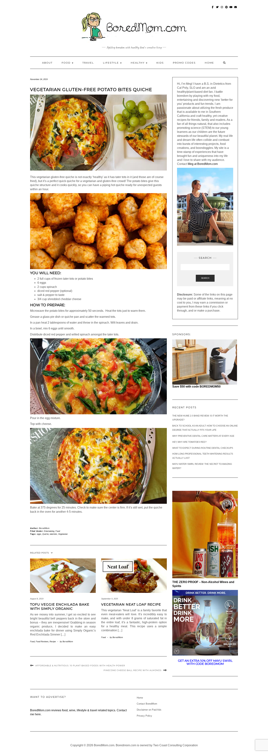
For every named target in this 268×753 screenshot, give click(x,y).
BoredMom (44, 528)
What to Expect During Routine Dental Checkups (202, 448)
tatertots (53, 534)
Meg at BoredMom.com (203, 163)
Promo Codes (184, 62)
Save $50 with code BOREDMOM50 (196, 386)
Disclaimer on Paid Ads (149, 709)
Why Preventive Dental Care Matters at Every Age (203, 436)
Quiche (45, 534)
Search (205, 278)
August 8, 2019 (36, 599)
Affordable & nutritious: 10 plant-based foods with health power (80, 665)
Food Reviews (42, 641)
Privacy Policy (144, 715)
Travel (88, 62)
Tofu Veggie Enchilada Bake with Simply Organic (59, 607)
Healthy (138, 62)
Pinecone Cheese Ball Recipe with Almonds (133, 670)
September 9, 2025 (109, 599)
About (47, 62)
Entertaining (49, 531)
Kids (160, 62)
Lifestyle (111, 62)
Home (209, 62)
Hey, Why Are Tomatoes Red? (189, 442)
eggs (39, 534)
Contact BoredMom (147, 703)
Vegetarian (63, 534)
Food (66, 62)
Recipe (53, 641)
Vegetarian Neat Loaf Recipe (131, 605)
